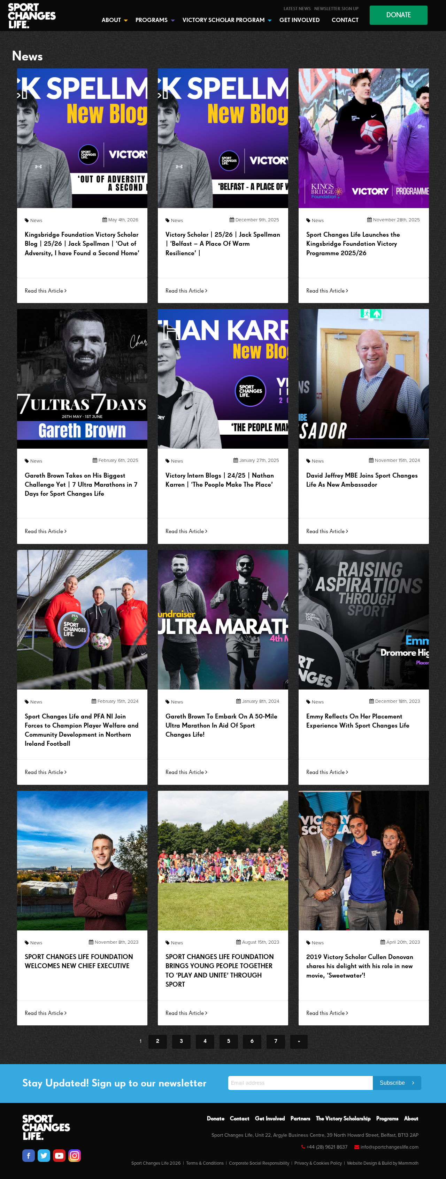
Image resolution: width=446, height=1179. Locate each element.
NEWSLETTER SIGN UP (336, 9)
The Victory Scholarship (343, 1119)
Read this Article (44, 291)
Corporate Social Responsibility (259, 1163)
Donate (215, 1119)
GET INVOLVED (299, 20)
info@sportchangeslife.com (389, 1147)
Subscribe (393, 1083)
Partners (300, 1119)
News (36, 220)
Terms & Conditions (205, 1163)
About (411, 1119)
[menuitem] (297, 9)
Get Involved (270, 1119)
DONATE (398, 15)
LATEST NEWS (297, 9)
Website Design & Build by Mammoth (382, 1163)
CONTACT (345, 20)
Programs (387, 1119)
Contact (239, 1119)
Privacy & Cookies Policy (318, 1163)
